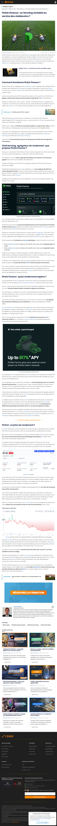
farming (34, 61)
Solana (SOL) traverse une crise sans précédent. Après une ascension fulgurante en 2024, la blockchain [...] (13, 722)
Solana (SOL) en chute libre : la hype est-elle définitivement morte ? (14, 714)
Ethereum (50, 542)
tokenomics (37, 567)
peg (14, 227)
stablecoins (5, 63)
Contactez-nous (26, 770)
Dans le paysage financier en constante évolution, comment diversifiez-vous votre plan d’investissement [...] (14, 689)
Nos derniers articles (50, 746)
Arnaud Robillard (7, 52)
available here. (15, 822)
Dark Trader (32, 751)
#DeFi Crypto (6, 625)
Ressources (4, 9)
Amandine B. (8, 653)
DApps (50, 88)
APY (40, 98)
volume (25, 394)
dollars (11, 106)
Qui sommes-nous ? (7, 764)
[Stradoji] (9, 2)
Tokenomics (26, 474)
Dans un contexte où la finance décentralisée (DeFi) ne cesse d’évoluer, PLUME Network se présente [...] (41, 689)
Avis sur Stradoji (5, 767)
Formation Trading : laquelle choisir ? (29, 420)
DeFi (29, 55)
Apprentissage (7, 662)
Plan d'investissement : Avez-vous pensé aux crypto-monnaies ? (13, 682)
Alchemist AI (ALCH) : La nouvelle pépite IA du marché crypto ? (13, 649)
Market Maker (32, 754)
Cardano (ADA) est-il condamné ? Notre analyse (41, 714)
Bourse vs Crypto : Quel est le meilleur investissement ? (42, 649)
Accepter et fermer (42, 822)
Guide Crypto (5, 756)
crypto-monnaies (27, 502)
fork (21, 565)
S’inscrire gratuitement (39, 797)
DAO (41, 434)
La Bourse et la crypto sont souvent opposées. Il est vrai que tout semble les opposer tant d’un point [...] (41, 657)
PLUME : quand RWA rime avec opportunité (40, 682)
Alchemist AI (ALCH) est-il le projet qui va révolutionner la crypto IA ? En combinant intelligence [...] (14, 657)
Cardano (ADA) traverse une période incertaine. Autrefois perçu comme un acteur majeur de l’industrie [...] (41, 722)
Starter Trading (32, 746)
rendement (28, 86)
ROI (39, 400)
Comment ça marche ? (7, 746)
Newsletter (4, 754)
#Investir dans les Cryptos (18, 625)
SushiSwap (20, 136)
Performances (5, 749)
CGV (23, 764)
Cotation (7, 537)
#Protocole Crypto (46, 625)
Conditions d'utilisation (35, 820)
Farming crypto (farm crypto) (20, 112)
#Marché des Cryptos (33, 625)
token (5, 429)
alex (33, 685)
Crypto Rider (32, 749)
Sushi (8, 90)
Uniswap (19, 90)
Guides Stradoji (49, 751)
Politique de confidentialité (43, 818)
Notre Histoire (5, 751)
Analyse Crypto (8, 6)
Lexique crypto (49, 754)
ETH (52, 236)
